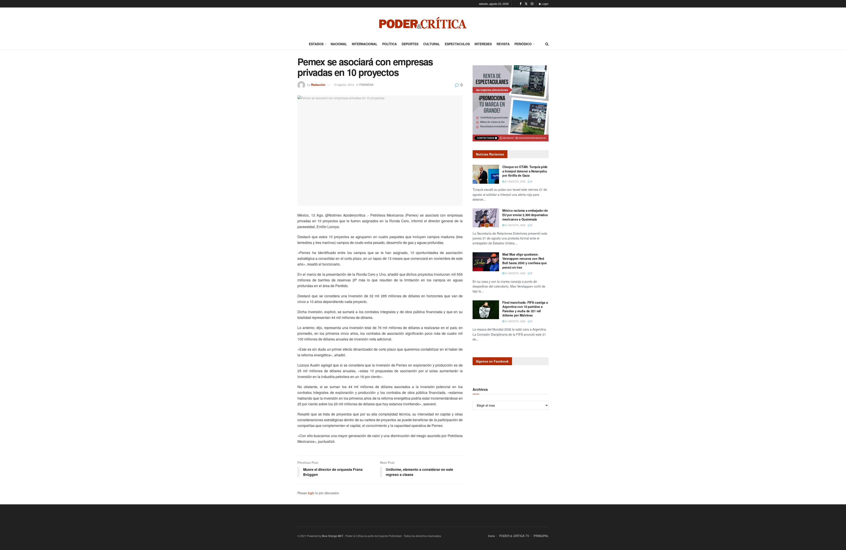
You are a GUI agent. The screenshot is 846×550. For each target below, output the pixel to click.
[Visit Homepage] (423, 23)
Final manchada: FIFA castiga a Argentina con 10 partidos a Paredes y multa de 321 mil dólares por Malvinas (525, 309)
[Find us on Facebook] (520, 3)
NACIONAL (339, 44)
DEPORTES (410, 44)
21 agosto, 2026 (514, 181)
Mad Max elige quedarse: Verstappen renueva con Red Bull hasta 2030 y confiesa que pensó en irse (524, 260)
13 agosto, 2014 (344, 84)
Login (545, 4)
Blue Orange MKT (332, 536)
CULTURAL (431, 44)
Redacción (318, 84)
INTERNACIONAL (364, 44)
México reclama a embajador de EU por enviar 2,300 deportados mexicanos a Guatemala (525, 214)
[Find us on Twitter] (526, 3)
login (311, 493)
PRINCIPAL (541, 536)
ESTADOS (316, 44)
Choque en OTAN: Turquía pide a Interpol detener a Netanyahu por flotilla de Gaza (524, 171)
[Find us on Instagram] (532, 3)
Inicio (491, 536)
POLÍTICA (389, 44)
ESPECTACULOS (457, 44)
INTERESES (483, 44)
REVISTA (503, 44)
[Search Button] (547, 43)
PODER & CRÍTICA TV (514, 536)
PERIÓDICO (523, 44)
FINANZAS (366, 84)
